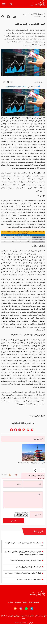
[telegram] (33, 429)
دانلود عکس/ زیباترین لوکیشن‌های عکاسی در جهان (31, 463)
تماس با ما (18, 602)
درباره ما (25, 602)
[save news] (8, 16)
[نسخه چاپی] (2, 16)
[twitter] (27, 429)
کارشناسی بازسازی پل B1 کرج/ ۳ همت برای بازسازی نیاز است (24, 544)
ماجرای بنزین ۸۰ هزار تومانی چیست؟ (29, 579)
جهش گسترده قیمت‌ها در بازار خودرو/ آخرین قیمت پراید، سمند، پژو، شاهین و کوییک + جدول (23, 553)
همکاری (10, 602)
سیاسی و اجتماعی (38, 13)
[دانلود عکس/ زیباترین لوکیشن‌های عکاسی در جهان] (33, 453)
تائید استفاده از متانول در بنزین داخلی (28, 567)
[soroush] (15, 429)
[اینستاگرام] (20, 608)
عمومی (25, 14)
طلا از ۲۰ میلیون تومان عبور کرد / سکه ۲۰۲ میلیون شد (23, 573)
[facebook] (11, 429)
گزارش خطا (4, 475)
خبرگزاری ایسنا (35, 415)
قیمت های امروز (34, 602)
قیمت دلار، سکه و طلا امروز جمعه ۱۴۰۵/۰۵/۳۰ (25, 560)
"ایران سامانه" (18, 622)
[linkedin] (19, 429)
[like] (16, 475)
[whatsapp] (23, 429)
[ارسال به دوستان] (14, 16)
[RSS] (15, 608)
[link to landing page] (37, 3)
